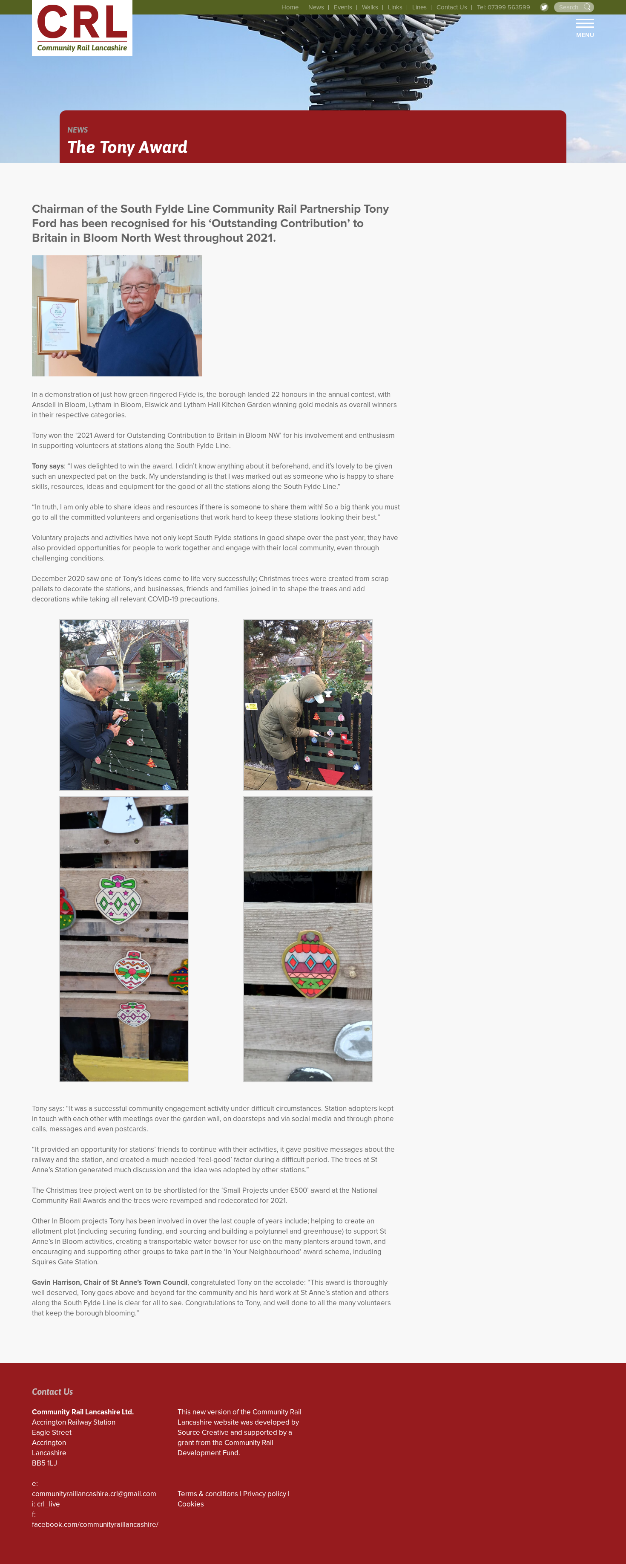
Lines (419, 7)
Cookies (191, 1504)
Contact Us (451, 7)
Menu (585, 35)
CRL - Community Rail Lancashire (82, 28)
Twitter (544, 7)
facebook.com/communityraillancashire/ (95, 1524)
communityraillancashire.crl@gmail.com (94, 1493)
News (316, 7)
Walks (370, 7)
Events (343, 7)
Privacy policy (264, 1493)
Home (290, 7)
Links (395, 7)
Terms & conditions (208, 1493)
